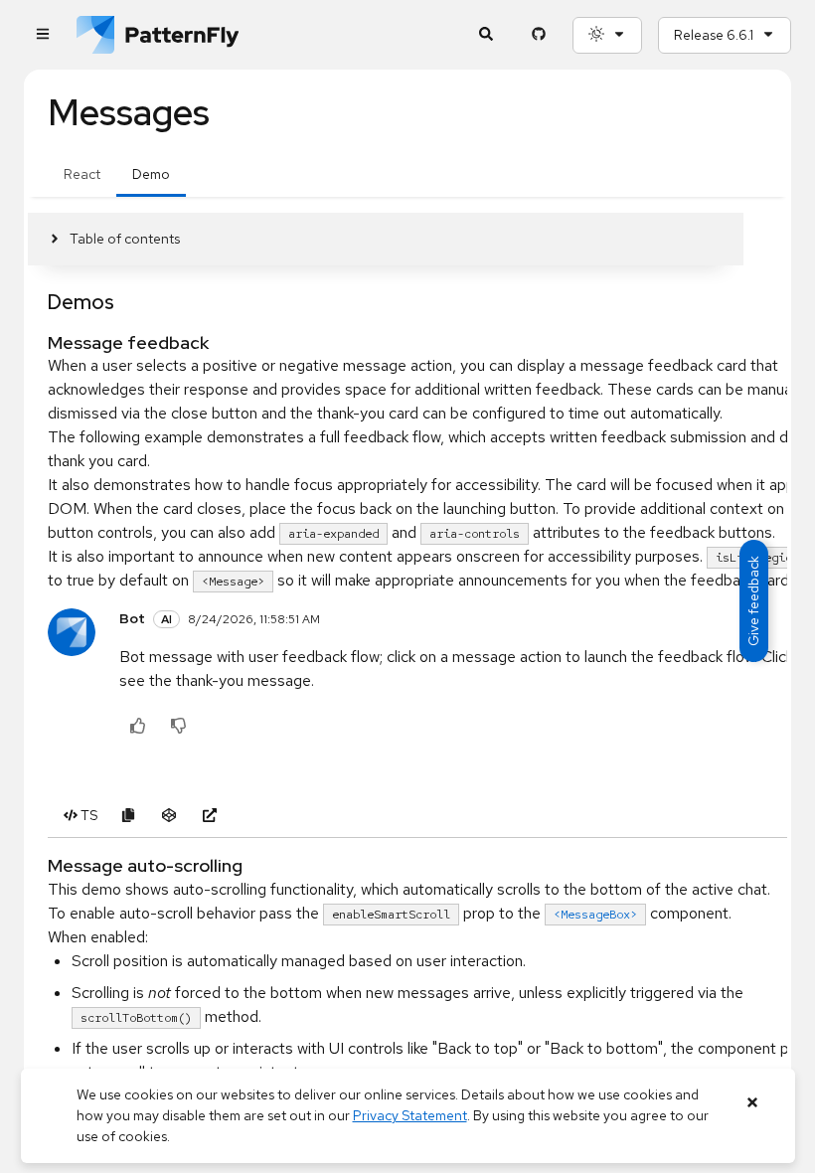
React (82, 174)
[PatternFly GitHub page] (538, 35)
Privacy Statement (410, 1115)
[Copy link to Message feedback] (39, 342)
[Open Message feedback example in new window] (209, 815)
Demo (151, 174)
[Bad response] (178, 727)
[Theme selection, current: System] (607, 35)
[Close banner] (752, 1103)
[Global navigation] (42, 35)
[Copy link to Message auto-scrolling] (39, 865)
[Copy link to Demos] (39, 302)
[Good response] (137, 727)
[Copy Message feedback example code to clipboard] (127, 815)
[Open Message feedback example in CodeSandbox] (168, 815)
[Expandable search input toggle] (485, 35)
